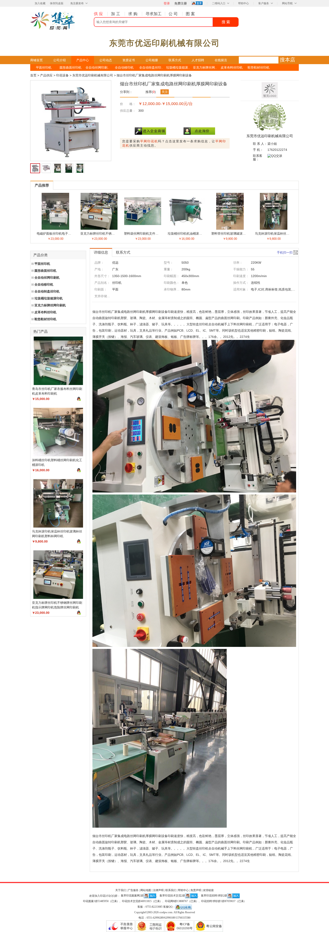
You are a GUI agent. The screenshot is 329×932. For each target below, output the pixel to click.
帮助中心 (243, 3)
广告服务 (133, 890)
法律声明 (158, 890)
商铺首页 (36, 60)
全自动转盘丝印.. (151, 67)
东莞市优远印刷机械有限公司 (92, 75)
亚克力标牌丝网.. (205, 67)
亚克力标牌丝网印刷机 (50, 305)
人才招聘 (198, 60)
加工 (116, 14)
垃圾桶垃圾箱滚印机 (48, 298)
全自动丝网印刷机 (47, 277)
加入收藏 (40, 3)
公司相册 (151, 60)
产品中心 (82, 60)
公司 (174, 14)
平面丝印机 (43, 67)
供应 (99, 14)
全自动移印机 (124, 67)
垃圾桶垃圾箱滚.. (178, 67)
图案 (191, 14)
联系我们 (170, 890)
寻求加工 (153, 14)
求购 (133, 14)
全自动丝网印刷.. (97, 67)
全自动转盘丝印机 (47, 291)
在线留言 (221, 60)
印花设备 (62, 75)
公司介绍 (59, 60)
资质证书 (128, 60)
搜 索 (226, 22)
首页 (33, 75)
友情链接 (208, 890)
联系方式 (175, 60)
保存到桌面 (56, 3)
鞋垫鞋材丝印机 (258, 67)
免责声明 (195, 890)
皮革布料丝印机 (232, 67)
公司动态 (105, 60)
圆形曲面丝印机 (70, 67)
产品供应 (46, 75)
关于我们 (120, 890)
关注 (165, 92)
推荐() (150, 92)
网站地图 (145, 890)
